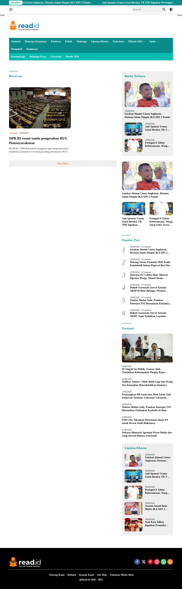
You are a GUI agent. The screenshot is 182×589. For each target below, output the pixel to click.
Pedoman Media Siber (122, 575)
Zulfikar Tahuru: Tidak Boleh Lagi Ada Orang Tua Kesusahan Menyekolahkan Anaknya (147, 383)
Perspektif (16, 49)
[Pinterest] (150, 562)
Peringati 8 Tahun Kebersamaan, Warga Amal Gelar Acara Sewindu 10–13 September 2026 (156, 144)
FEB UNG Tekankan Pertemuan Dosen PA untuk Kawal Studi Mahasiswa (145, 421)
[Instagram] (157, 562)
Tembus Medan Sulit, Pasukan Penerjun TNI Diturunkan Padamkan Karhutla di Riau (150, 302)
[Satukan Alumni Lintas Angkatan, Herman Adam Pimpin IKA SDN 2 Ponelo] (147, 94)
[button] (164, 9)
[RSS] (170, 562)
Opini (152, 41)
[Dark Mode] (171, 9)
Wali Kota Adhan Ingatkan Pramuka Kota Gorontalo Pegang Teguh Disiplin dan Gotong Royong (157, 524)
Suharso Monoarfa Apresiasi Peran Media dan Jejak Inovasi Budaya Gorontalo (147, 434)
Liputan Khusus (99, 41)
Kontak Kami (86, 575)
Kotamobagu (18, 56)
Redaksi (72, 575)
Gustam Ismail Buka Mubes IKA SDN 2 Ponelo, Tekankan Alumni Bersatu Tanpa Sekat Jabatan (157, 508)
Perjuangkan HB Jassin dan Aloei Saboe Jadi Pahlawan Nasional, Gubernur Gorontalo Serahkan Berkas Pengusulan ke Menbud (146, 396)
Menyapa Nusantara (36, 41)
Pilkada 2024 (135, 41)
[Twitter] (144, 562)
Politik (68, 41)
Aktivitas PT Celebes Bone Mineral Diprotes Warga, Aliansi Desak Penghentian (149, 277)
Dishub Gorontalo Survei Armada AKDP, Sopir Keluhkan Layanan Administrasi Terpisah (148, 315)
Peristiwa (56, 41)
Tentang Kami (57, 575)
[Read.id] (24, 25)
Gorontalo (55, 56)
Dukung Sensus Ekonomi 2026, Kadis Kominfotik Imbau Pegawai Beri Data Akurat (150, 264)
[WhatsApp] (163, 562)
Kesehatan (32, 49)
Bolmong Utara (38, 56)
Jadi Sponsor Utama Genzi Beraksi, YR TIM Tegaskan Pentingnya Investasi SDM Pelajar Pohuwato (157, 128)
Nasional (15, 41)
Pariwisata (118, 41)
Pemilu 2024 (72, 56)
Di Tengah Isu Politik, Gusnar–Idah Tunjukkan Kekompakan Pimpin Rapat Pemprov (143, 371)
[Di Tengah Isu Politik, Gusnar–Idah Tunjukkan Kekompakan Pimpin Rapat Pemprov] (147, 348)
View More (63, 163)
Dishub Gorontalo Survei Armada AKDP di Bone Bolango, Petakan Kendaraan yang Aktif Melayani (148, 289)
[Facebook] (137, 562)
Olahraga (82, 41)
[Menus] (11, 9)
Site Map (102, 575)
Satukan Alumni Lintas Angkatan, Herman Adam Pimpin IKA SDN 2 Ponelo (147, 115)
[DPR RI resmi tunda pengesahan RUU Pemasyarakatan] (40, 107)
